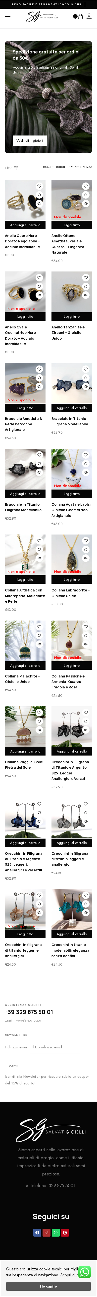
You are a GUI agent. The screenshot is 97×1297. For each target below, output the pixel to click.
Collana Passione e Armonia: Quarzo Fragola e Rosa (68, 682)
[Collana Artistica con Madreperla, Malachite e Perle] (25, 555)
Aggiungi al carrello (25, 225)
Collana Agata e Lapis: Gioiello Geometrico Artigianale (71, 510)
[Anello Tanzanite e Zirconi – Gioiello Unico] (71, 291)
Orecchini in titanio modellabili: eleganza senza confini (70, 950)
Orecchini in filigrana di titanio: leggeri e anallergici (23, 950)
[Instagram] (46, 1233)
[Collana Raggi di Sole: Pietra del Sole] (25, 726)
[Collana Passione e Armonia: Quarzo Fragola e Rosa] (71, 641)
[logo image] (42, 16)
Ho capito (48, 1286)
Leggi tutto (72, 225)
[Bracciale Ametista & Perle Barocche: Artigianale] (25, 383)
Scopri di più (71, 1275)
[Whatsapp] (56, 1233)
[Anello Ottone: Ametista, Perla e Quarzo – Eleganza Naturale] (71, 200)
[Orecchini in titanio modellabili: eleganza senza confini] (71, 909)
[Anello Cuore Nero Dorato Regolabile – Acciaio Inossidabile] (25, 200)
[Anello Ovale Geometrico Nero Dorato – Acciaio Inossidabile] (25, 291)
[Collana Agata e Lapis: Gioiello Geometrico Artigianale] (71, 469)
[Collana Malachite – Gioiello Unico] (25, 641)
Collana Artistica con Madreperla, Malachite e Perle (25, 596)
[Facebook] (37, 1233)
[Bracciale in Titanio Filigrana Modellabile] (71, 383)
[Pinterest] (65, 1233)
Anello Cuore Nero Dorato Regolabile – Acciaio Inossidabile (22, 241)
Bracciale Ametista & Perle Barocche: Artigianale (23, 424)
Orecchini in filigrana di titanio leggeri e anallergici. (69, 859)
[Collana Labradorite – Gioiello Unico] (71, 555)
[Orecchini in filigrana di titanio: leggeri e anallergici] (25, 909)
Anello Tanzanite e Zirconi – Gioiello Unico (68, 333)
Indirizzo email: (17, 1047)
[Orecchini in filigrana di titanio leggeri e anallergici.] (71, 818)
